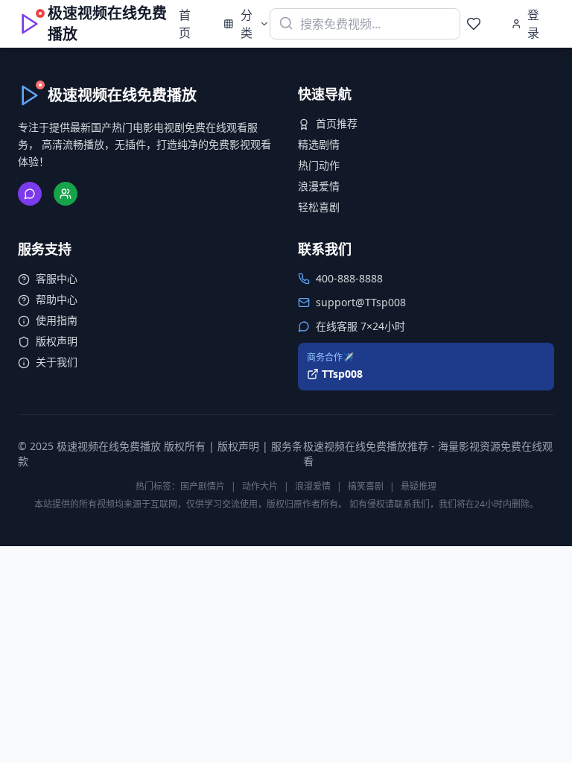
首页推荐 (337, 123)
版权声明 (56, 341)
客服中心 (56, 278)
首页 (185, 24)
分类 (246, 24)
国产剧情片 (202, 486)
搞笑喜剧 (366, 486)
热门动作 (319, 165)
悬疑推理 (418, 486)
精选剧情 (319, 144)
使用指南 (56, 320)
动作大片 (260, 486)
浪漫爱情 (319, 186)
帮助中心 (56, 299)
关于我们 (56, 362)
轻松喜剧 (319, 207)
